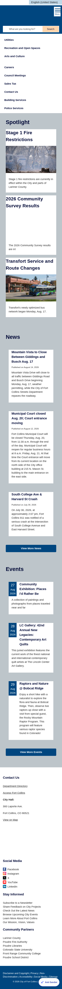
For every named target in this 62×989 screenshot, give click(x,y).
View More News (31, 548)
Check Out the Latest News (18, 910)
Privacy (34, 973)
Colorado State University (17, 949)
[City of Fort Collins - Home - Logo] (17, 12)
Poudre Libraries (12, 945)
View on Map (10, 819)
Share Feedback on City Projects (22, 906)
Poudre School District (16, 957)
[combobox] (45, 2)
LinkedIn (12, 886)
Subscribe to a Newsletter (17, 902)
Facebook (13, 869)
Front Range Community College (22, 953)
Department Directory (15, 786)
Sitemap (53, 977)
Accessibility (25, 977)
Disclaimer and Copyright (16, 973)
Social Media (40, 977)
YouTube (12, 882)
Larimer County (12, 938)
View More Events (31, 752)
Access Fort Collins (14, 792)
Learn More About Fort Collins (20, 918)
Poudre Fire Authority (15, 941)
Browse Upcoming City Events (20, 914)
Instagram (13, 873)
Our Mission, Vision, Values (18, 922)
